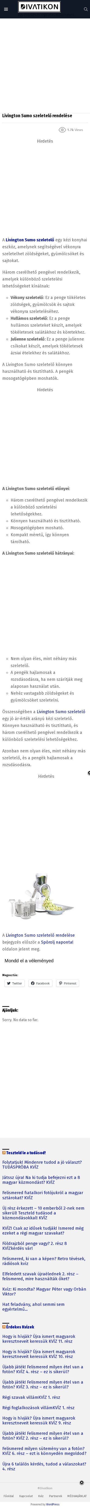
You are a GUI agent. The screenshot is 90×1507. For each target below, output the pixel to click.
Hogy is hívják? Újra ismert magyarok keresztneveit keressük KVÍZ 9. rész (38, 1421)
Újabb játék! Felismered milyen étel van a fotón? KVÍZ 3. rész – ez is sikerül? (42, 1385)
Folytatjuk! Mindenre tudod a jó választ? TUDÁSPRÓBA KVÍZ (42, 1165)
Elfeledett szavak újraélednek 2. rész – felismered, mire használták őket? (40, 1276)
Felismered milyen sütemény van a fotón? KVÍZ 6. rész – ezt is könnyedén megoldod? (44, 1451)
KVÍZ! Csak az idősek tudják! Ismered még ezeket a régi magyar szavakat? (43, 1231)
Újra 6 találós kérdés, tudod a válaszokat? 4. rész (44, 1466)
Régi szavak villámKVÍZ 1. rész (31, 1397)
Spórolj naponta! (57, 942)
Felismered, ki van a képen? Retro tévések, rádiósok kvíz (43, 1261)
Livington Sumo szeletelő (61, 711)
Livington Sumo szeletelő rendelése (40, 935)
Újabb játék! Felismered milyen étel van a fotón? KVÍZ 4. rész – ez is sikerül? (42, 1369)
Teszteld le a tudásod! (26, 1153)
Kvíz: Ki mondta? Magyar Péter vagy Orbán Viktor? (44, 1292)
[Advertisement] (45, 66)
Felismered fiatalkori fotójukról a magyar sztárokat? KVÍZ (42, 1195)
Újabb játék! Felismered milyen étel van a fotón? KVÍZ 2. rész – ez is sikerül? (42, 1436)
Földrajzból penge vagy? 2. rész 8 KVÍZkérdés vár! (34, 1246)
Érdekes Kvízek (20, 1327)
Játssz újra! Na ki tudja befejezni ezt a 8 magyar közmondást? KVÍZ (41, 1180)
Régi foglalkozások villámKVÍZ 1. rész (38, 1407)
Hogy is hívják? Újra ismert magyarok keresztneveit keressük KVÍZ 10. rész (38, 1354)
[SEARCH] (86, 9)
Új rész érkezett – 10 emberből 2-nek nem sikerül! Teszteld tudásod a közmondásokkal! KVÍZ (43, 1213)
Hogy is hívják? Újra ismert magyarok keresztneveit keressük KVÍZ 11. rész (38, 1339)
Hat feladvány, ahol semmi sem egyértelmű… (33, 1307)
